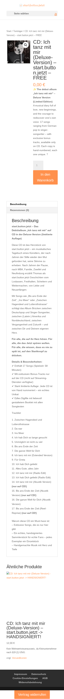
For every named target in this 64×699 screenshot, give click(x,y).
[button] (26, 45)
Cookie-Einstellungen (25, 678)
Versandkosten (19, 658)
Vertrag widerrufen (32, 694)
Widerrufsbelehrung (30, 682)
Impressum (20, 674)
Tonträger (18, 31)
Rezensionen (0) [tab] (19, 210)
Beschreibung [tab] (18, 204)
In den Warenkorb (45, 177)
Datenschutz (38, 674)
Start (8, 31)
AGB (45, 678)
